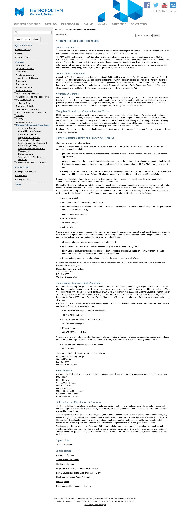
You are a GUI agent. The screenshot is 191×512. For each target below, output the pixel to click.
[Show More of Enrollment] (15, 80)
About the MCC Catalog (27, 78)
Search (36, 39)
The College (22, 72)
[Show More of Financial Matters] (15, 86)
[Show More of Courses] (15, 114)
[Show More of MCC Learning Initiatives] (15, 92)
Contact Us (139, 24)
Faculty (19, 118)
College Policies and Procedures (32, 125)
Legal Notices (69, 498)
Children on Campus (27, 134)
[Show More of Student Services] (15, 89)
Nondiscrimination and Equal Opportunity (31, 149)
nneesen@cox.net (70, 396)
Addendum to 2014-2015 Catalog (32, 162)
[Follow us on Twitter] (156, 8)
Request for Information (103, 498)
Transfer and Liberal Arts (27, 109)
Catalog (51, 24)
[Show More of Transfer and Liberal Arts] (15, 108)
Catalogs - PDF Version (25, 172)
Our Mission (131, 498)
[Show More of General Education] (15, 99)
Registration (21, 84)
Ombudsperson (25, 154)
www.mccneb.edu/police (66, 132)
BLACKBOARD (70, 24)
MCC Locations (23, 65)
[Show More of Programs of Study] (15, 105)
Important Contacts (25, 68)
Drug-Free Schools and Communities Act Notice (29, 138)
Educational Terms (24, 122)
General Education (25, 100)
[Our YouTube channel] (164, 8)
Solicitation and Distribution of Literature (32, 158)
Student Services (24, 90)
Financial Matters (24, 87)
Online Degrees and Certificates (31, 112)
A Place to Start (22, 57)
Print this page (61, 34)
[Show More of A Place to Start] (15, 102)
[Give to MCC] (173, 8)
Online (88, 24)
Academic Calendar (25, 75)
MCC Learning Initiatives (27, 93)
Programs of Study (23, 49)
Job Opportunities (119, 498)
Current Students (27, 24)
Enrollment (21, 81)
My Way (102, 24)
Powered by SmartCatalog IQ (95, 505)
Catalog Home (21, 175)
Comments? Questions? (84, 498)
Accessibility (58, 498)
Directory (119, 24)
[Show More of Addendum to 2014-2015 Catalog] (15, 161)
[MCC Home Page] (38, 19)
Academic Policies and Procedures (32, 97)
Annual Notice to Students (30, 131)
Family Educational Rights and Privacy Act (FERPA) (32, 144)
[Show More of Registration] (15, 83)
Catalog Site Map (22, 179)
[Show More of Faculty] (15, 117)
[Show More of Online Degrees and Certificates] (15, 111)
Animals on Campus (27, 128)
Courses (18, 53)
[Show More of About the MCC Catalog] (15, 77)
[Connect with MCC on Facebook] (147, 8)
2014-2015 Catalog (61, 29)
